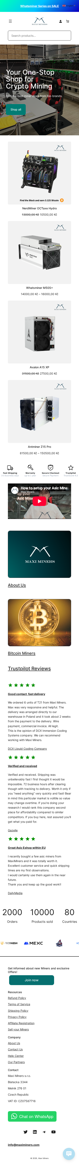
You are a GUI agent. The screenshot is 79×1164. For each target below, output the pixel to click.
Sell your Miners (18, 1029)
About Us (17, 585)
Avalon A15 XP (39, 367)
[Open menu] (10, 21)
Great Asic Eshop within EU (27, 847)
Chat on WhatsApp (36, 1116)
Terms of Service (19, 1004)
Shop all (16, 109)
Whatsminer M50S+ (39, 287)
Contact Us (15, 1049)
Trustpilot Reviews (29, 668)
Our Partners (16, 1062)
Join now (31, 980)
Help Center (16, 1056)
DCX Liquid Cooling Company (27, 748)
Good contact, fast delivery (26, 694)
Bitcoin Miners (21, 653)
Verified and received (22, 766)
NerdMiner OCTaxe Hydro (39, 208)
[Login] (60, 21)
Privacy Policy (17, 1017)
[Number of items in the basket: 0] (67, 21)
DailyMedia (15, 893)
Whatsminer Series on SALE (39, 6)
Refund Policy (17, 998)
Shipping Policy (18, 1010)
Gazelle (13, 830)
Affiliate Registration (21, 1023)
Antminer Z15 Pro (39, 446)
